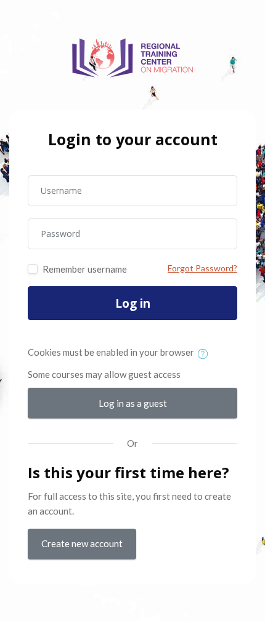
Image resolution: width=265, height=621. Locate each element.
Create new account (82, 543)
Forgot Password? (202, 268)
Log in (132, 303)
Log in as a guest (133, 403)
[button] (205, 354)
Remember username (85, 268)
